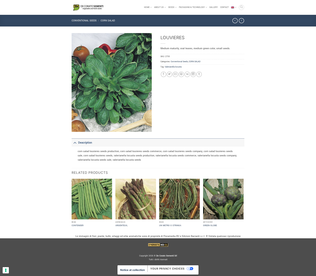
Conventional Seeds (84, 20)
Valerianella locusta (173, 67)
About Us (159, 7)
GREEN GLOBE (210, 225)
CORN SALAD (108, 20)
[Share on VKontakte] (187, 74)
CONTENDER (77, 225)
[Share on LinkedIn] (193, 74)
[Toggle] (75, 142)
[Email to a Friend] (175, 74)
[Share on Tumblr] (199, 74)
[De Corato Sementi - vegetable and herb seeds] (88, 7)
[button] (241, 7)
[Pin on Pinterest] (181, 74)
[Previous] (71, 206)
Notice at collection (132, 270)
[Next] (243, 206)
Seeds (171, 7)
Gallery (213, 7)
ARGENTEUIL (121, 225)
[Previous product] (241, 20)
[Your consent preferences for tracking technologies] (6, 270)
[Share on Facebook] (163, 74)
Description (85, 143)
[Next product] (234, 20)
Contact (224, 7)
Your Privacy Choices (167, 268)
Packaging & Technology (192, 7)
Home (147, 7)
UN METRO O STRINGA (170, 225)
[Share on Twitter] (169, 74)
